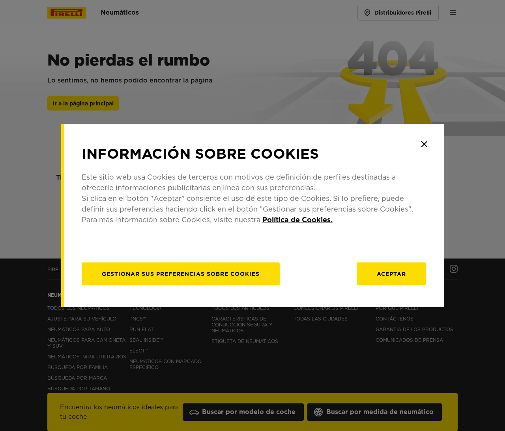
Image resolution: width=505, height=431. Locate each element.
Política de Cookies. (297, 219)
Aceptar (391, 273)
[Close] (424, 144)
